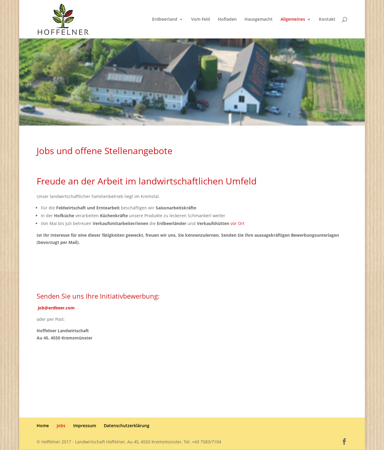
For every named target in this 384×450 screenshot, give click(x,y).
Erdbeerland (164, 19)
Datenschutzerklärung (126, 425)
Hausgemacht (258, 19)
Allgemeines (292, 19)
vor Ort (237, 223)
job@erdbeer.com (56, 308)
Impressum (84, 425)
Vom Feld (200, 19)
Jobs (61, 425)
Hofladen (227, 19)
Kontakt (327, 19)
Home (43, 425)
